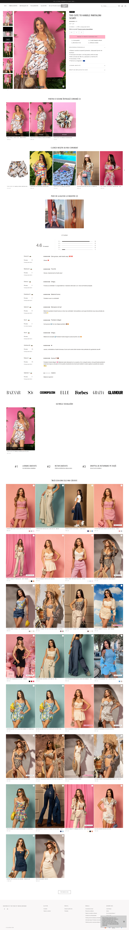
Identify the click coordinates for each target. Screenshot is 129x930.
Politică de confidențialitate (90, 915)
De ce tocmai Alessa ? (110, 913)
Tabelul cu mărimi (47, 911)
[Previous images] (8, 10)
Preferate (66, 911)
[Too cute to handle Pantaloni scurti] (8, 18)
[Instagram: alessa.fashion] (7, 909)
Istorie (107, 911)
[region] (64, 121)
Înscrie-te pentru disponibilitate (85, 29)
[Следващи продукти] (124, 170)
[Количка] (125, 6)
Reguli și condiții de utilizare (91, 913)
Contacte (45, 908)
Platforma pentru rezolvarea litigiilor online (94, 922)
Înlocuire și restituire (89, 911)
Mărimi (72, 26)
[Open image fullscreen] (63, 86)
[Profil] (122, 6)
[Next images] (8, 90)
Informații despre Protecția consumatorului (94, 920)
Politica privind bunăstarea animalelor (93, 917)
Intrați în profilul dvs (68, 908)
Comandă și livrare (89, 908)
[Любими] (119, 6)
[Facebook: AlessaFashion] (4, 909)
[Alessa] (64, 6)
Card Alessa (108, 908)
